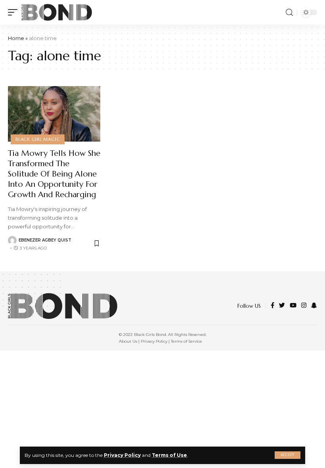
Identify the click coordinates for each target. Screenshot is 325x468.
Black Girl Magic (37, 139)
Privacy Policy (122, 455)
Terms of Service (186, 341)
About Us (128, 341)
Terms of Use (169, 455)
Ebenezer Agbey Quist (45, 240)
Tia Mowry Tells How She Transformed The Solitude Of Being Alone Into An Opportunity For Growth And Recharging (54, 173)
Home (16, 38)
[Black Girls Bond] (56, 12)
